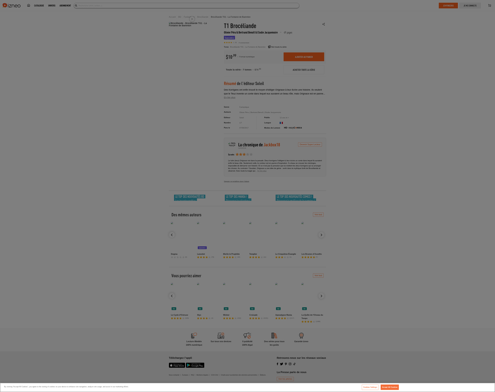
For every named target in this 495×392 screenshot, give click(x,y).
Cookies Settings (370, 387)
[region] (247, 387)
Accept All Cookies (389, 387)
